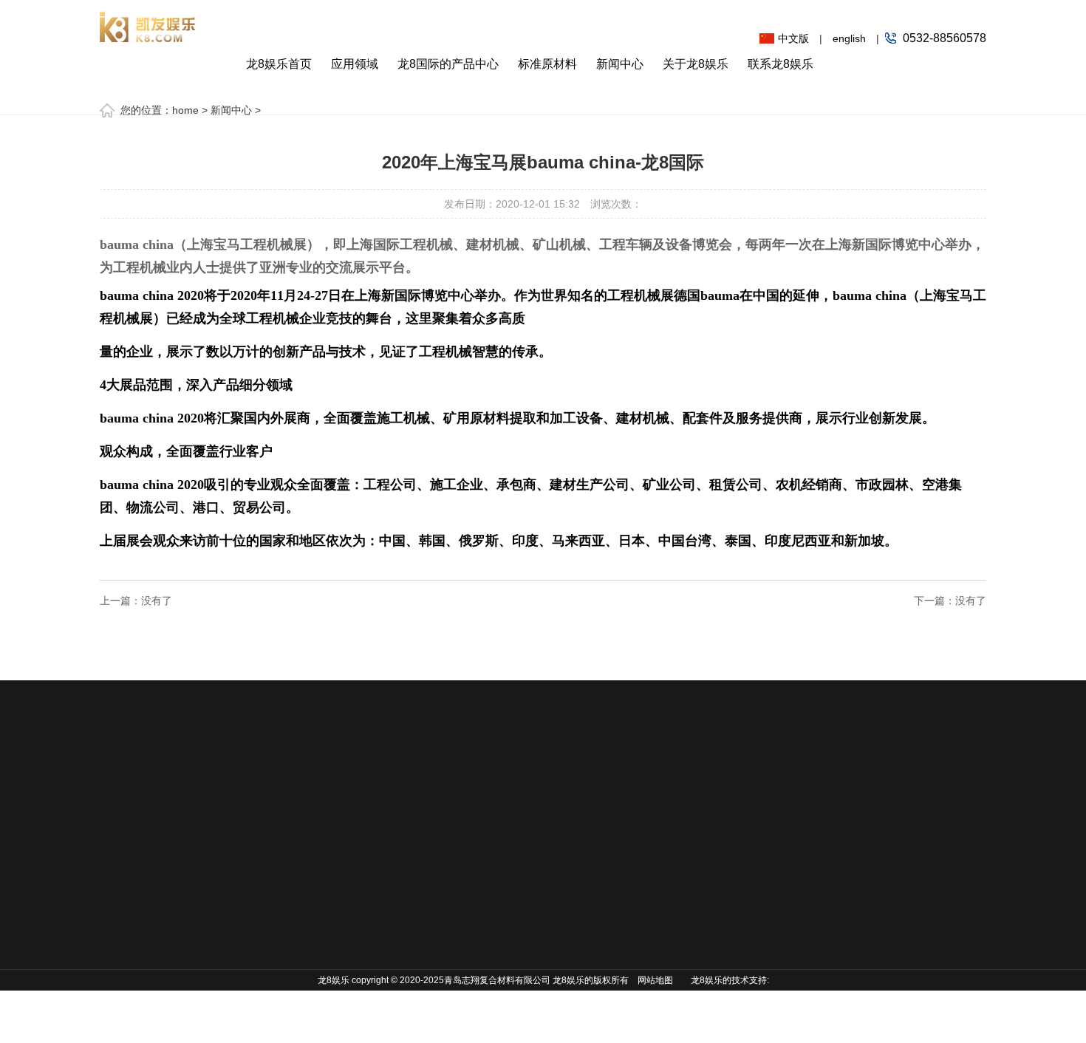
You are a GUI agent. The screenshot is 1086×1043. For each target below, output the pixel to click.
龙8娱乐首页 (279, 64)
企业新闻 (495, 891)
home (185, 110)
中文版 (793, 38)
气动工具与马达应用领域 (141, 947)
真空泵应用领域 (136, 980)
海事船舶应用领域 (141, 891)
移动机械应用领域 (141, 869)
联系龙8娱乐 (780, 64)
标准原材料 (547, 64)
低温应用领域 (131, 914)
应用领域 (354, 64)
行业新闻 (495, 869)
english (849, 38)
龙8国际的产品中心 (448, 64)
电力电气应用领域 (141, 1002)
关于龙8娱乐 (695, 64)
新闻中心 (619, 64)
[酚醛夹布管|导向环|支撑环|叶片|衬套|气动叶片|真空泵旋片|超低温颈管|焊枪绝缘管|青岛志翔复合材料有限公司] (148, 21)
